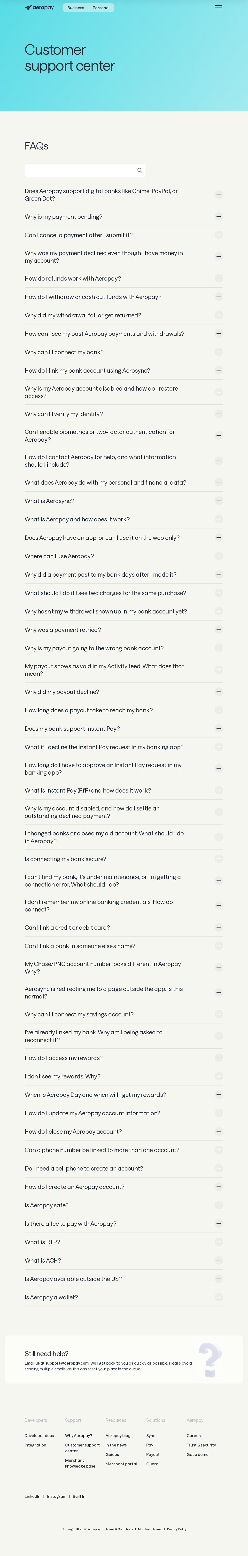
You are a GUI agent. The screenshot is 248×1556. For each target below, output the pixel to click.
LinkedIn (32, 1496)
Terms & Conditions (119, 1529)
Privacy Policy (177, 1529)
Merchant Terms (149, 1529)
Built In (79, 1496)
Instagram (56, 1496)
